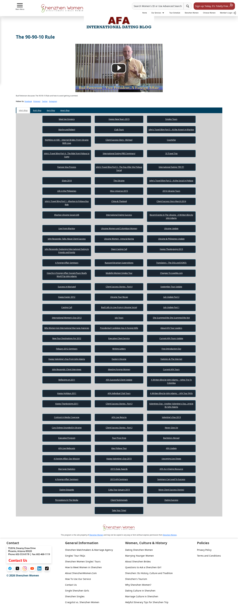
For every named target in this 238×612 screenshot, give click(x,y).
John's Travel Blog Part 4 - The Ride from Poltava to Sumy (66, 155)
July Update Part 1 (171, 307)
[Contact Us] (28, 554)
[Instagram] (25, 568)
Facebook (28, 101)
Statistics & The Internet (171, 359)
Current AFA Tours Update (171, 338)
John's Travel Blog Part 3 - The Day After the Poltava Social (119, 169)
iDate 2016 (67, 180)
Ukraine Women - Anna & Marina (119, 238)
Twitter (45, 101)
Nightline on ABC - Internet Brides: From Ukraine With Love (67, 142)
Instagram (53, 101)
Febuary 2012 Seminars (66, 348)
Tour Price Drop (119, 438)
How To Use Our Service (78, 578)
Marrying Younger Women (139, 555)
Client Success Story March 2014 (171, 201)
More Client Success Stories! (171, 489)
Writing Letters (119, 348)
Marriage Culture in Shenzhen (141, 596)
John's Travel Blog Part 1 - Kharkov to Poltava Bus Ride (67, 203)
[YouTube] (32, 568)
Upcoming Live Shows (171, 458)
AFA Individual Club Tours (119, 393)
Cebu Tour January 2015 (119, 489)
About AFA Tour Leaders (171, 328)
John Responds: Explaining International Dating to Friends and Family (67, 251)
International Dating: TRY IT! (171, 167)
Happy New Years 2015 (119, 119)
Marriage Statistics (66, 469)
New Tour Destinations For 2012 (66, 338)
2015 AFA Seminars (119, 479)
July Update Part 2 (171, 297)
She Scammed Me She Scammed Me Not (171, 317)
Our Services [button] (156, 13)
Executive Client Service (119, 338)
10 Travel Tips (171, 153)
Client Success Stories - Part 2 (119, 427)
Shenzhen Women (191, 13)
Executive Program (66, 438)
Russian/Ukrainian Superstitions (119, 262)
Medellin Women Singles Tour (119, 273)
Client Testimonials (119, 500)
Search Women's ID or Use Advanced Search (158, 6)
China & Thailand (119, 201)
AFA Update (171, 448)
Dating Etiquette (66, 489)
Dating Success (171, 500)
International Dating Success (119, 215)
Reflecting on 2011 (66, 379)
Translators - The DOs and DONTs (171, 262)
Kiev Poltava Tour (119, 448)
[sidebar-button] (20, 5)
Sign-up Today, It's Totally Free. (212, 6)
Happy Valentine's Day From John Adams (66, 359)
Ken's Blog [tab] (51, 110)
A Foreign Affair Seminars (66, 262)
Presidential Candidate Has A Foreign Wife (119, 328)
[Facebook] (10, 568)
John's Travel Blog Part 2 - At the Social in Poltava (171, 180)
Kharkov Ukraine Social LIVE (66, 215)
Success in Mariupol (67, 286)
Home (144, 13)
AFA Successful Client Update (119, 379)
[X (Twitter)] (17, 568)
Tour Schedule (174, 13)
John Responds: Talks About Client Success (67, 238)
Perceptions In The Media (66, 500)
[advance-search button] (188, 6)
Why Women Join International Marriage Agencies (66, 328)
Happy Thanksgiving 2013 (171, 249)
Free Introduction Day (171, 348)
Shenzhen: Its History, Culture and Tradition (149, 573)
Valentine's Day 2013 (171, 417)
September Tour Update (171, 286)
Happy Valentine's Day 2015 (119, 458)
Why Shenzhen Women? (138, 584)
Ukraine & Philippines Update (171, 238)
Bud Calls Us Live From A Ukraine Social (119, 307)
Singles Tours (171, 119)
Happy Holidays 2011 (66, 393)
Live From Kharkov (66, 228)
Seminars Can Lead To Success (171, 479)
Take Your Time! (119, 510)
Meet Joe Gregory (67, 119)
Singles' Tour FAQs (75, 555)
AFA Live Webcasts (66, 448)
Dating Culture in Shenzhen (140, 590)
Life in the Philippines (66, 191)
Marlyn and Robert (66, 129)
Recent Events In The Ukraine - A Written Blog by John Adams (171, 217)
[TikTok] (47, 568)
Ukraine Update (171, 228)
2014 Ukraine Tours (171, 191)
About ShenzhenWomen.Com (81, 573)
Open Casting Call (119, 249)
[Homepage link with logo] (119, 527)
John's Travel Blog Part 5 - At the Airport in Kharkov (171, 129)
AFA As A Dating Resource (171, 469)
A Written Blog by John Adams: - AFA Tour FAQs (171, 393)
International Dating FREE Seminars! (119, 153)
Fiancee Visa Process (66, 167)
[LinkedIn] (39, 568)
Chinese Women (209, 13)
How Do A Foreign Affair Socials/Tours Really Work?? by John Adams (67, 275)
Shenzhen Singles (75, 596)
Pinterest (36, 101)
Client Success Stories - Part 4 (119, 286)
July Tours (119, 317)
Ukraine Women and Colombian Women (119, 228)
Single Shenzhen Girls (77, 590)
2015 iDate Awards (119, 469)
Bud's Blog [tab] (37, 110)
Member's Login (226, 13)
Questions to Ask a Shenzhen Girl (143, 567)
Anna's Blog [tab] (64, 110)
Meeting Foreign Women (119, 369)
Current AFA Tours (171, 369)
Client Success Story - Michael (119, 140)
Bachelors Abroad (171, 438)
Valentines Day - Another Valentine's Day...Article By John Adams (171, 405)
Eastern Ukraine (119, 359)
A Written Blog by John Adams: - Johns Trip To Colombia (171, 381)
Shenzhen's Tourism (136, 578)
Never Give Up (171, 427)
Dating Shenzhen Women (139, 549)
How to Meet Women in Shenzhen (83, 567)
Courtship (171, 140)
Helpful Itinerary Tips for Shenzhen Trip (146, 602)
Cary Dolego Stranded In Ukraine (67, 427)
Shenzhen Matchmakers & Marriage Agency (89, 549)
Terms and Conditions (209, 555)
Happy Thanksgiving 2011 (66, 403)
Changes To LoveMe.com (171, 273)
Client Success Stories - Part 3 (119, 403)
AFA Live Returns (119, 417)
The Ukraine (119, 180)
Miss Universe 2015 (119, 191)
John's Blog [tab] (23, 110)
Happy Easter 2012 (66, 297)
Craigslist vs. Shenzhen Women (82, 602)
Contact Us (71, 584)
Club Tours (119, 129)
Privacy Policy (204, 549)
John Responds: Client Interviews (66, 369)
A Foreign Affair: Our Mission (67, 458)
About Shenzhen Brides (138, 561)
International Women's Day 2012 (67, 317)
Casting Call (66, 307)
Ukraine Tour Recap (119, 297)
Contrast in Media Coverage (66, 417)
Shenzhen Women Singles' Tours (83, 561)
